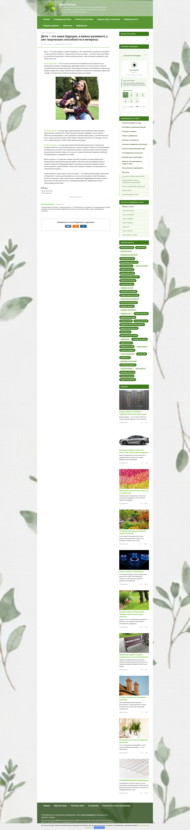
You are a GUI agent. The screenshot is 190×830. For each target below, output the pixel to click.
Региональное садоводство (132, 168)
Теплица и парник (129, 131)
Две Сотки (67, 4)
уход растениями (126, 368)
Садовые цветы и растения (108, 19)
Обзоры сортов (128, 207)
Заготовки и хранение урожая (134, 127)
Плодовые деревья (51, 26)
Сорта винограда (128, 210)
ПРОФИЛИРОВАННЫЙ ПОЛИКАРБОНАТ (134, 780)
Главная (46, 19)
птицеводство (125, 332)
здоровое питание (127, 269)
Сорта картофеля (128, 215)
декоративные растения (129, 262)
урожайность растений (128, 361)
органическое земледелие (130, 299)
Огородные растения (62, 19)
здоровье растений (127, 273)
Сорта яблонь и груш (129, 235)
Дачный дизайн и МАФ (130, 194)
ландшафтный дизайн (128, 291)
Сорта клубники (127, 219)
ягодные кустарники (128, 380)
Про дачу (125, 172)
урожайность (125, 358)
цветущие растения (127, 372)
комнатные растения (128, 280)
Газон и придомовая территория (133, 186)
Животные (67, 26)
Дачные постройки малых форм (133, 176)
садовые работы (126, 343)
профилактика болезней (129, 328)
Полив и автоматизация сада (133, 149)
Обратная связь (60, 806)
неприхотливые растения (129, 295)
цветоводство (140, 368)
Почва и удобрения (129, 136)
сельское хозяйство (127, 350)
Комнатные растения (84, 19)
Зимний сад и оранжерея (132, 157)
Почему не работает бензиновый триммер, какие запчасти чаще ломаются (131, 614)
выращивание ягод (127, 259)
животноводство (126, 266)
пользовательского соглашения (89, 822)
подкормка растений (128, 317)
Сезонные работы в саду (131, 123)
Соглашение (93, 806)
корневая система (127, 288)
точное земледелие (127, 354)
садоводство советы (139, 339)
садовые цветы (142, 346)
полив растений (126, 321)
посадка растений (141, 321)
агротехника (140, 247)
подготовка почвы (141, 313)
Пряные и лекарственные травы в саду (132, 162)
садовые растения (127, 346)
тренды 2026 (142, 354)
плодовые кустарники (128, 310)
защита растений (141, 266)
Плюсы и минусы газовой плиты (131, 572)
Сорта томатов (127, 231)
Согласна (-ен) (99, 827)
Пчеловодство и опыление (132, 153)
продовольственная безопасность (132, 324)
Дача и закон (126, 190)
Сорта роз (125, 227)
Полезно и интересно (130, 140)
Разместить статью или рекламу (116, 806)
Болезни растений (127, 247)
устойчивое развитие (128, 365)
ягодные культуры (127, 376)
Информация (81, 26)
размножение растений (129, 335)
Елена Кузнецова (47, 204)
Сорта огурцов (127, 223)
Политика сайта (77, 806)
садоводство (125, 339)
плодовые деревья (127, 306)
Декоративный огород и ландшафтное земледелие (131, 181)
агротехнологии (126, 251)
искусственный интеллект (130, 277)
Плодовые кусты (131, 19)
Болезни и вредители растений (134, 144)
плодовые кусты (126, 313)
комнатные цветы (127, 284)
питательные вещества (129, 302)
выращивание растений (129, 255)
